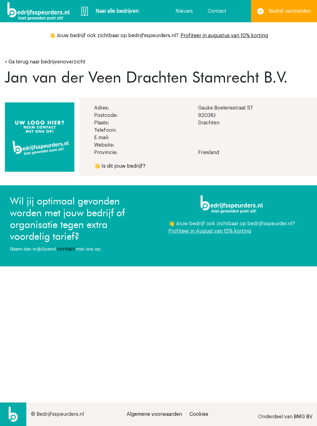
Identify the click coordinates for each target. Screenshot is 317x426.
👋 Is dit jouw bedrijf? (119, 166)
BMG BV (303, 416)
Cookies (198, 414)
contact (66, 249)
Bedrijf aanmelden (290, 11)
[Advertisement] (237, 319)
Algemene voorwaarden (154, 414)
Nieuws (184, 11)
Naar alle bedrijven (117, 11)
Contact (217, 11)
